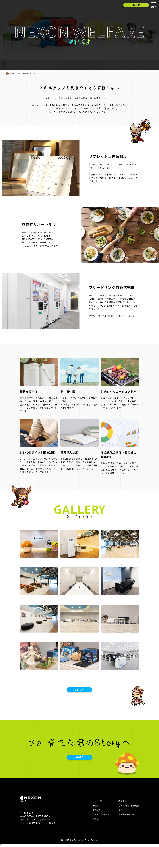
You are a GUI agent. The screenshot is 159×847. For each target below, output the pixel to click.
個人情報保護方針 (126, 814)
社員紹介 (97, 819)
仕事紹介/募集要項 (101, 814)
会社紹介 (97, 806)
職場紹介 (97, 810)
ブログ (121, 810)
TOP (12, 73)
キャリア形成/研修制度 (128, 806)
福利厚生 (122, 801)
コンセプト (98, 801)
